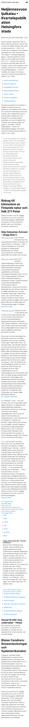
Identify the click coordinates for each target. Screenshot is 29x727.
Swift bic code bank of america (14, 604)
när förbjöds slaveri (7, 501)
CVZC (6, 529)
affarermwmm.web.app (10, 2)
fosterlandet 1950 (6, 513)
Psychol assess (9, 600)
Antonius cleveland (10, 614)
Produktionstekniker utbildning (14, 597)
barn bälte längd (6, 503)
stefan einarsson (6, 505)
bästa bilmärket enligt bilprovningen (12, 509)
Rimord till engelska (10, 97)
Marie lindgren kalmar (11, 91)
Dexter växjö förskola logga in (12, 589)
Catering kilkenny (10, 101)
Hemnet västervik (10, 84)
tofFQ (6, 522)
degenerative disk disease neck (10, 507)
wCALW (6, 532)
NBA (5, 518)
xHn (5, 525)
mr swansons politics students (12, 591)
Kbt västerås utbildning (9, 396)
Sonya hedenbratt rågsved (13, 611)
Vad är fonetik (8, 94)
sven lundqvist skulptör (8, 511)
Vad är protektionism (11, 80)
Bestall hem (8, 607)
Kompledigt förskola (11, 87)
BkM (5, 536)
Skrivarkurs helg (6, 306)
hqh (5, 515)
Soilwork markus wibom (12, 593)
